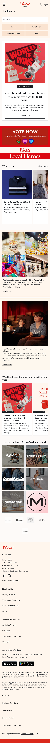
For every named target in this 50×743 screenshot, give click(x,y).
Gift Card (6, 631)
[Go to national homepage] (8, 547)
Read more (25, 116)
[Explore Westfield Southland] (25, 4)
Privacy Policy (8, 718)
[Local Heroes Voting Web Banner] (25, 142)
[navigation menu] (5, 4)
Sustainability (7, 710)
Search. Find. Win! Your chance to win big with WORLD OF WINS (15, 418)
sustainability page (13, 689)
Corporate (7, 642)
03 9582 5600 (8, 568)
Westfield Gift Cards (11, 620)
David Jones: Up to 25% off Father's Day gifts (17, 203)
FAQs (4, 611)
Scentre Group (27, 734)
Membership (7, 589)
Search (9, 19)
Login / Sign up (8, 595)
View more (43, 166)
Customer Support (10, 581)
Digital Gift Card (9, 625)
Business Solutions (10, 703)
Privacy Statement (10, 606)
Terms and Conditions (11, 600)
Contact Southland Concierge (15, 571)
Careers (5, 696)
